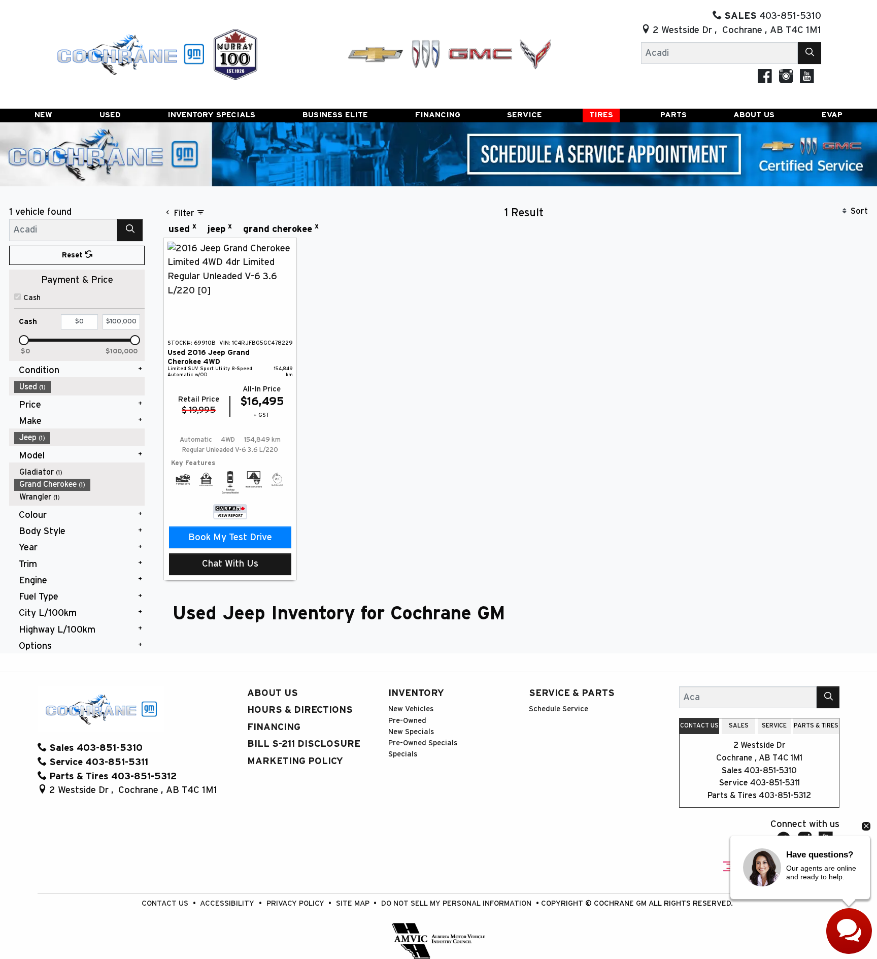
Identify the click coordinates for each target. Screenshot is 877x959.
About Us (272, 693)
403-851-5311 (775, 783)
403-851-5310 (770, 771)
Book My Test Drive (230, 537)
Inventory (416, 693)
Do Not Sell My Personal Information (457, 903)
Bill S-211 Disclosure (303, 744)
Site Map (354, 903)
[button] (43, 116)
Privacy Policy (296, 903)
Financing (273, 727)
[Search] (809, 53)
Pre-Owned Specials (422, 743)
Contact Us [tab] (699, 725)
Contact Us (166, 903)
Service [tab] (774, 725)
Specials (402, 754)
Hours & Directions (300, 710)
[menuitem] (79, 387)
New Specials (411, 732)
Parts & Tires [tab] (816, 725)
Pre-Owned (407, 720)
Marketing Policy (295, 761)
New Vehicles (410, 709)
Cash (32, 298)
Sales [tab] (739, 725)
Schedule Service (558, 709)
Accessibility (228, 903)
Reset (73, 255)
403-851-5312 (785, 795)
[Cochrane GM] (130, 53)
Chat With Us (230, 564)
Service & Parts (572, 693)
